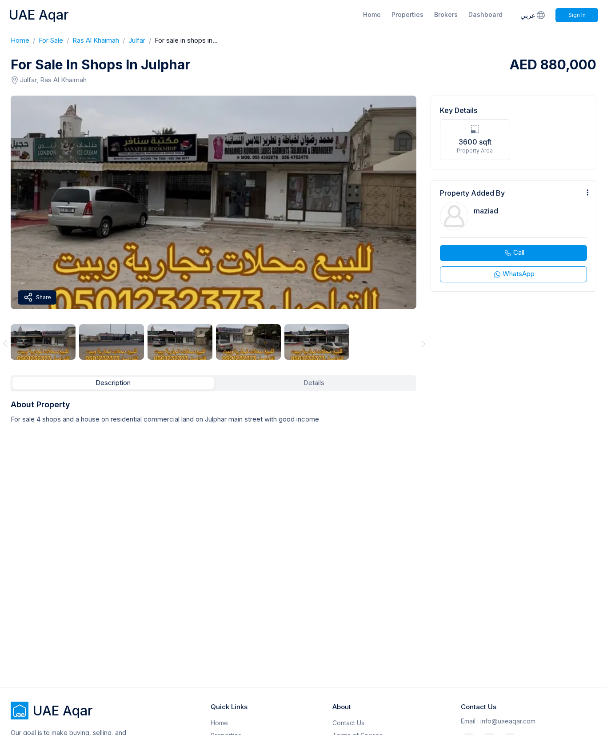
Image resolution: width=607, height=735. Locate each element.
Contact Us (348, 723)
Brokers (446, 14)
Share (43, 297)
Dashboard (485, 14)
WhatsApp (519, 273)
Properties (407, 14)
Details (314, 382)
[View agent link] (513, 236)
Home (372, 14)
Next (423, 343)
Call (518, 252)
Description (113, 382)
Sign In (577, 15)
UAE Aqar (39, 15)
